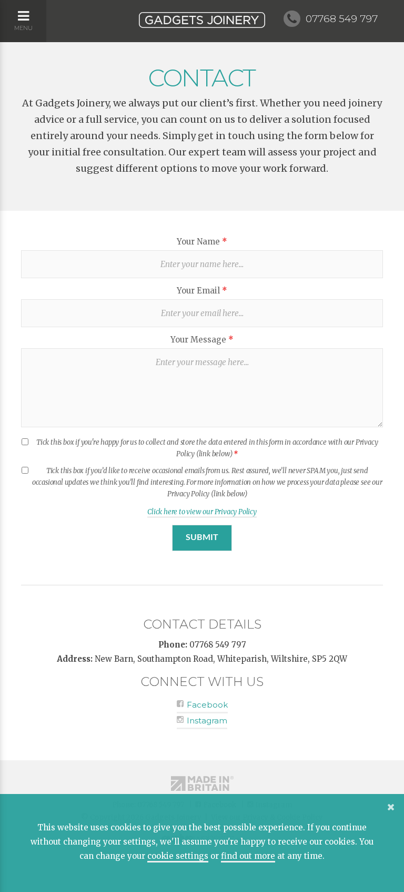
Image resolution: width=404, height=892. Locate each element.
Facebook (206, 705)
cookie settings (177, 856)
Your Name (202, 242)
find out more (248, 856)
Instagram (206, 720)
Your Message (202, 340)
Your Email (202, 291)
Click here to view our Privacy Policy (202, 511)
